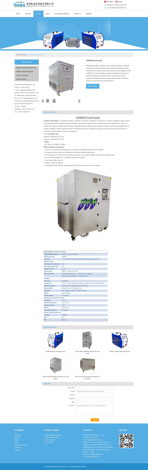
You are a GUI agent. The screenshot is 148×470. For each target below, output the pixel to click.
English (120, 2)
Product (38, 14)
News (48, 14)
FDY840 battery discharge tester (55, 351)
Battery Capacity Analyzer (24, 71)
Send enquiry (92, 86)
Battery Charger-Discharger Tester (120, 351)
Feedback (89, 14)
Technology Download (62, 14)
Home (18, 14)
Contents (40, 55)
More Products (21, 79)
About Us (28, 14)
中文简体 (110, 2)
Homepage (18, 435)
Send (95, 420)
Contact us (77, 14)
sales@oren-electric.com (119, 8)
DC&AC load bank (22, 75)
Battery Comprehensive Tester (26, 68)
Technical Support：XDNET (95, 466)
